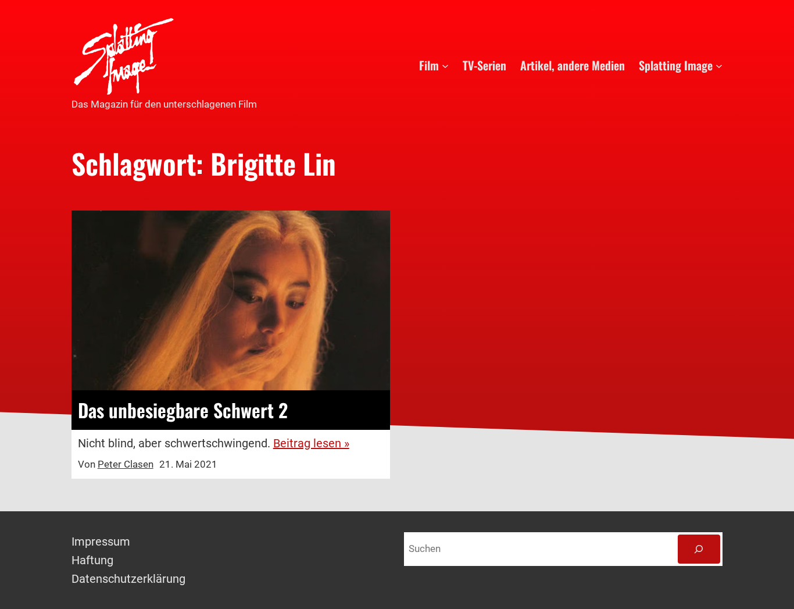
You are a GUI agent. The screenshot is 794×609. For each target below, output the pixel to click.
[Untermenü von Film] (445, 65)
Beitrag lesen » (311, 443)
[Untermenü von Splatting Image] (719, 65)
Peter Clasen (125, 464)
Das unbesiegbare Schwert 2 (183, 410)
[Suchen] (699, 549)
